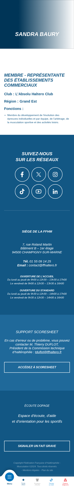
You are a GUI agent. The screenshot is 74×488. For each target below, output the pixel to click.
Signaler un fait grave (37, 446)
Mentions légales (31, 470)
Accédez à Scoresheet (37, 367)
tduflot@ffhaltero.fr (48, 352)
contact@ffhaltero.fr (43, 265)
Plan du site (47, 470)
